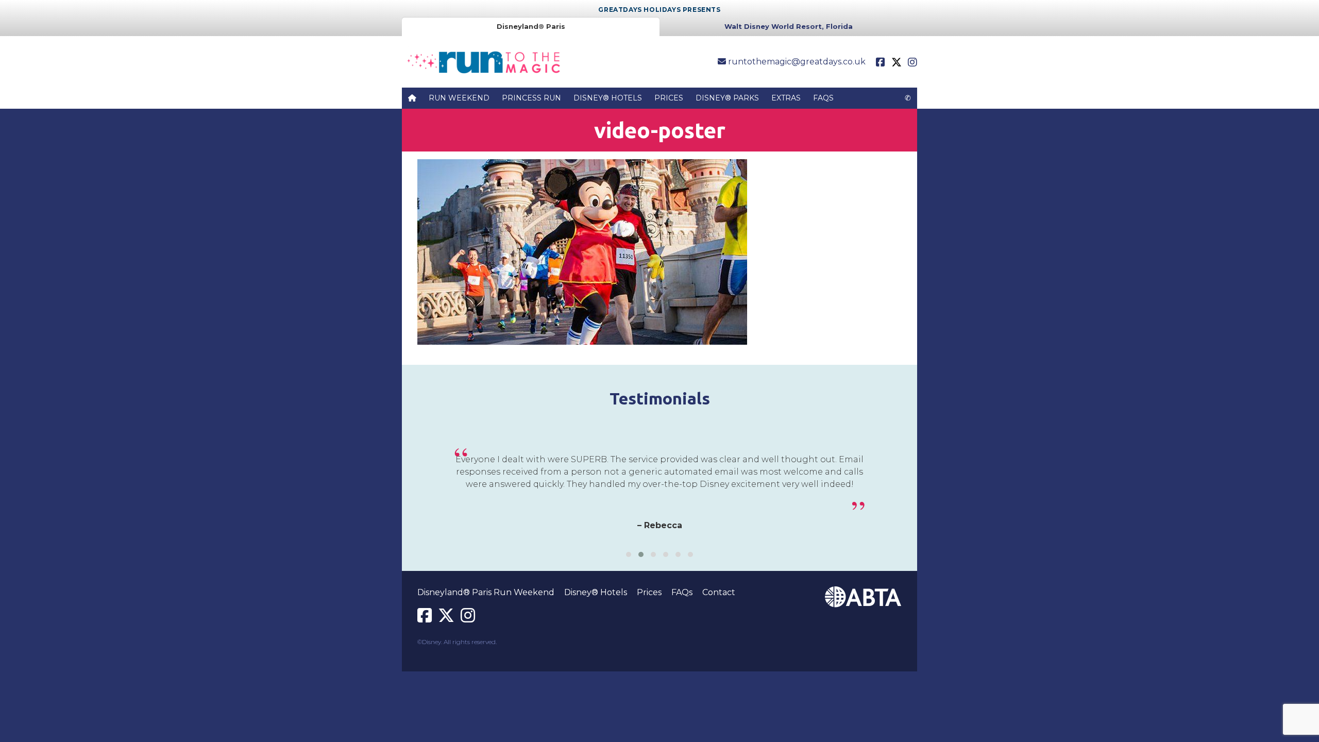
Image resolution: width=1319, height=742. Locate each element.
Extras (786, 98)
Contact (718, 592)
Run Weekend (459, 98)
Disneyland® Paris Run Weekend (485, 592)
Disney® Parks (727, 98)
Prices (668, 98)
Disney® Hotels (607, 98)
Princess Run (531, 98)
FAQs (823, 98)
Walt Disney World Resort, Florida (788, 26)
